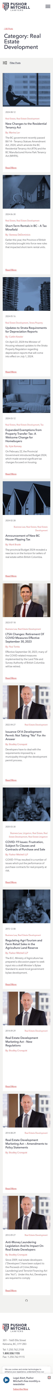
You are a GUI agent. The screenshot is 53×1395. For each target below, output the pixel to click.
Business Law (19, 541)
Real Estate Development (28, 118)
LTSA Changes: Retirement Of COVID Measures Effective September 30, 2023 (24, 655)
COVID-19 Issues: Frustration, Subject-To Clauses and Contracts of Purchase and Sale (25, 870)
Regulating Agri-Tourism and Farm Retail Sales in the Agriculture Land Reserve (23, 973)
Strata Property (36, 330)
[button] (49, 1377)
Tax (41, 436)
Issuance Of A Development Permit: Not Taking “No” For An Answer (25, 757)
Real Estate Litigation (38, 862)
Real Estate (10, 118)
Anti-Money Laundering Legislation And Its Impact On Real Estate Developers (24, 1285)
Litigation (27, 858)
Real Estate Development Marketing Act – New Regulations (21, 1074)
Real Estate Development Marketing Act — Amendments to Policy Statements (26, 1180)
